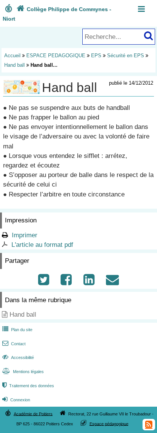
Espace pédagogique (109, 423)
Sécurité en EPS (125, 55)
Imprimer (24, 235)
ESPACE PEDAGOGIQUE (55, 55)
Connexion (16, 400)
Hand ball (14, 65)
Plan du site (17, 329)
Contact (14, 343)
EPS (96, 55)
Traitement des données (28, 385)
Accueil (12, 55)
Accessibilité (18, 357)
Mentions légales (23, 371)
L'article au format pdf (42, 244)
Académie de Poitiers (33, 413)
